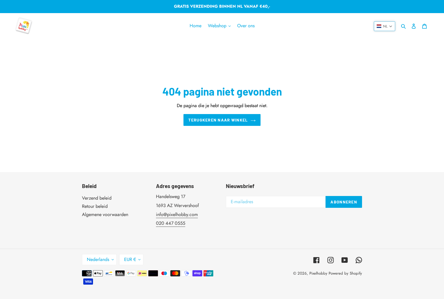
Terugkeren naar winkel (218, 119)
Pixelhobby (318, 273)
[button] (384, 26)
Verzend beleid (97, 198)
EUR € (130, 259)
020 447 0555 (170, 223)
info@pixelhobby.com (177, 214)
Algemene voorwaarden (105, 214)
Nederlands (98, 259)
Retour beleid (95, 206)
